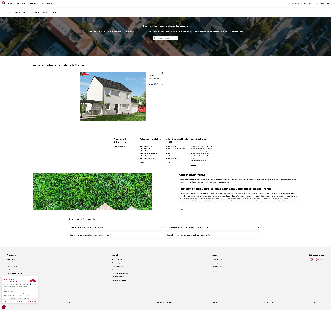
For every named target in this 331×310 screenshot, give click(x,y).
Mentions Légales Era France (164, 302)
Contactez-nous (11, 270)
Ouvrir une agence (12, 263)
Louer (17, 3)
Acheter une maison (117, 266)
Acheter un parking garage (119, 280)
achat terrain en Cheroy (121, 146)
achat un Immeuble (145, 156)
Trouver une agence (12, 266)
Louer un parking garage (218, 270)
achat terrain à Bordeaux (173, 151)
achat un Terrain (144, 151)
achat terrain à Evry (171, 153)
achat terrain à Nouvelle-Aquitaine (201, 146)
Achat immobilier (117, 259)
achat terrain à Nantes (172, 158)
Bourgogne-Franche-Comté (42, 12)
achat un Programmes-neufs (148, 153)
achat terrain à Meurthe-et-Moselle (201, 148)
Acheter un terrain (117, 270)
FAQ (116, 302)
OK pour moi (32, 301)
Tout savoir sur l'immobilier (14, 273)
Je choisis (19, 301)
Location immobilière (217, 259)
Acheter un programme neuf (120, 273)
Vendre (24, 3)
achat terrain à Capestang (199, 151)
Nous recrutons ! (47, 3)
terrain (30, 12)
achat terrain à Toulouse (173, 156)
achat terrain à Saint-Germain (200, 153)
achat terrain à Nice (171, 146)
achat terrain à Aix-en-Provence (175, 148)
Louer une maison (216, 266)
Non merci (8, 301)
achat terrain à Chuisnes (198, 160)
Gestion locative (34, 3)
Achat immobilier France (19, 12)
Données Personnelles (218, 302)
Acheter (9, 3)
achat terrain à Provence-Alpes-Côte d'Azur (202, 157)
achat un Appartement (146, 146)
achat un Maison (145, 148)
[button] (4, 307)
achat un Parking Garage (147, 158)
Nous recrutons (11, 259)
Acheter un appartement (119, 263)
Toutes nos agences (318, 302)
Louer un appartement (217, 263)
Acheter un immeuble (118, 276)
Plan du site (72, 302)
